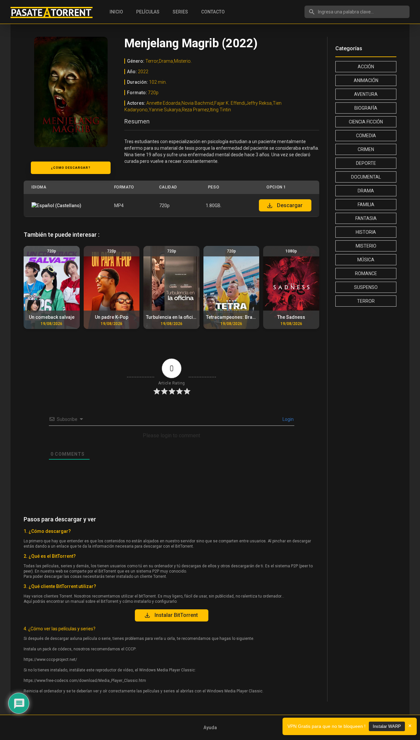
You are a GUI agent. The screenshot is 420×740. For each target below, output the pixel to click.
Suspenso (366, 287)
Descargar (290, 205)
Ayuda (210, 727)
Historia (366, 232)
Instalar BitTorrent (176, 615)
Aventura (366, 94)
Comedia (366, 135)
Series (180, 11)
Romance (366, 273)
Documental (366, 177)
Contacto (213, 11)
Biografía (365, 108)
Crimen (366, 149)
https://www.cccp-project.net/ (50, 659)
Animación (366, 80)
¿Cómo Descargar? (71, 167)
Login (288, 419)
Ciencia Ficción (366, 121)
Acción (366, 66)
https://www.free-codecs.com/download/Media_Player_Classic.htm (85, 680)
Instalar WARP (387, 726)
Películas (147, 11)
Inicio (116, 11)
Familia (366, 204)
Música (365, 259)
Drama (366, 190)
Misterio (366, 246)
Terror (366, 301)
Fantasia (366, 218)
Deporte (366, 163)
